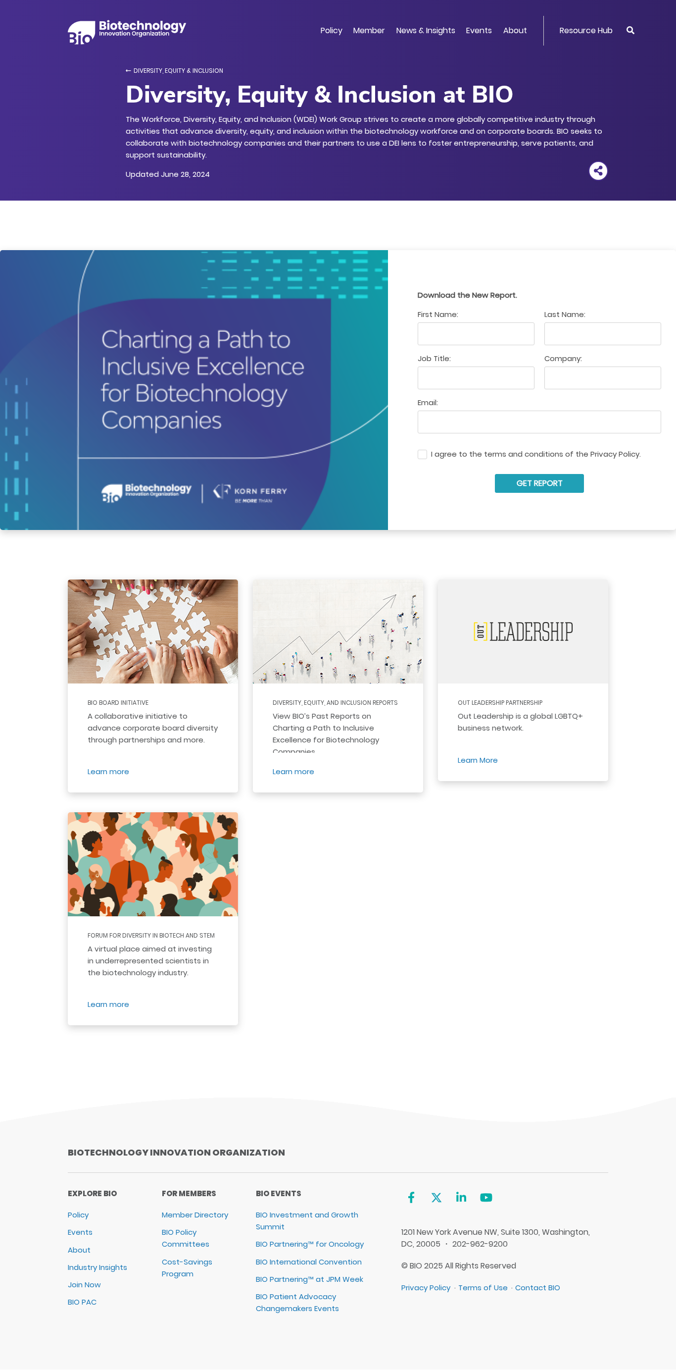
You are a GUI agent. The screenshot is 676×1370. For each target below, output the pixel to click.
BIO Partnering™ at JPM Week (309, 1279)
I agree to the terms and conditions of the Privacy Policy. (536, 454)
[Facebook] (411, 1197)
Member (369, 30)
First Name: (438, 314)
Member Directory (195, 1215)
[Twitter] (436, 1197)
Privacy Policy (425, 1287)
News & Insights (425, 30)
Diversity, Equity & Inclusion (178, 70)
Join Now (84, 1284)
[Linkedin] (461, 1197)
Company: (563, 358)
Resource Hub (586, 30)
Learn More (478, 760)
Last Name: (564, 314)
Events (479, 30)
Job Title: (434, 358)
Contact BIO (537, 1287)
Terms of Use (483, 1287)
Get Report (540, 483)
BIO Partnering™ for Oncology (310, 1244)
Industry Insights (97, 1267)
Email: (428, 402)
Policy (331, 30)
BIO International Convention (309, 1262)
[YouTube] (486, 1197)
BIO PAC (82, 1302)
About (515, 30)
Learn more (108, 771)
